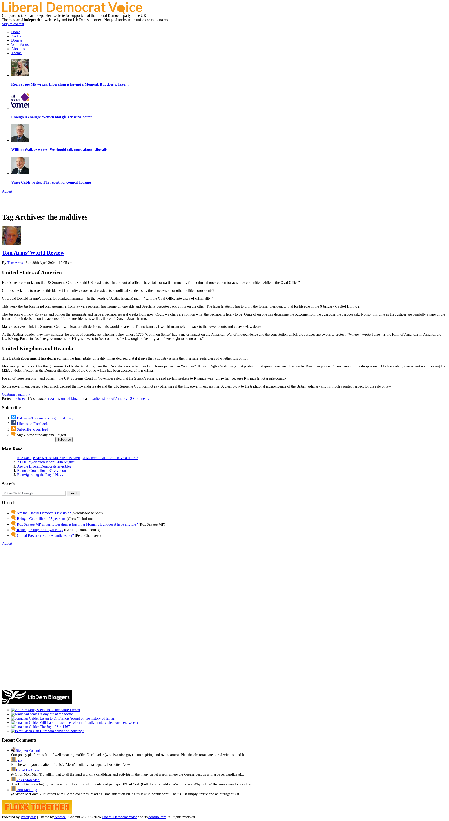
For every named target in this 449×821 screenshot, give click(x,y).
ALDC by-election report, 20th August (45, 462)
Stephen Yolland (28, 751)
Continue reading (16, 394)
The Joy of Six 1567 (54, 727)
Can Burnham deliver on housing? (58, 731)
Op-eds (21, 398)
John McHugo (26, 790)
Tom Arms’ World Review (33, 253)
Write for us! (20, 45)
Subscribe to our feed (32, 429)
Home (15, 32)
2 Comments (139, 398)
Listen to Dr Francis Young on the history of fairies (77, 718)
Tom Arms (15, 263)
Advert (7, 191)
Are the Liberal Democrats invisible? (44, 466)
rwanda (53, 398)
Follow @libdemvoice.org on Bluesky (44, 418)
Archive (17, 36)
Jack (19, 760)
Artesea (60, 817)
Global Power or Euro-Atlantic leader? (45, 535)
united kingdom (72, 398)
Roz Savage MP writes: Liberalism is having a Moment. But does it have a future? (77, 458)
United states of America (109, 398)
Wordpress (28, 817)
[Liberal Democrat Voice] (72, 12)
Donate (16, 40)
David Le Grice (27, 770)
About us (18, 49)
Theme (16, 53)
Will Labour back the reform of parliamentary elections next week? (88, 722)
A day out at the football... (58, 714)
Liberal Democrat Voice (119, 817)
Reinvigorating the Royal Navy (40, 475)
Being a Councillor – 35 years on (41, 470)
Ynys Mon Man (28, 780)
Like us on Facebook (32, 424)
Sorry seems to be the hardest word (53, 710)
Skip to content (13, 24)
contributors (157, 817)
